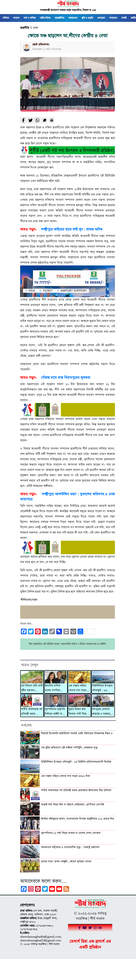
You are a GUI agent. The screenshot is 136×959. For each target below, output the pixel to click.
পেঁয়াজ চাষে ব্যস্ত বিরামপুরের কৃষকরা (65, 377)
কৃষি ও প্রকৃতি (87, 18)
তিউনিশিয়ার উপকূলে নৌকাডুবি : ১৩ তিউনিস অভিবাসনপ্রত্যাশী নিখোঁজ (102, 688)
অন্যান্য (16, 18)
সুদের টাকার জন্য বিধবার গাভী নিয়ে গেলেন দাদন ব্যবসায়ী (79, 711)
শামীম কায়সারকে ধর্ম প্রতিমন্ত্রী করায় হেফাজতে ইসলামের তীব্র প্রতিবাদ (31, 711)
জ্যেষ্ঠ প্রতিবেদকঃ (40, 44)
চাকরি (124, 18)
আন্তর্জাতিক (59, 18)
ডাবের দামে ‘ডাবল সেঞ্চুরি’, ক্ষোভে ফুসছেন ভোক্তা (66, 861)
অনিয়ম (6, 18)
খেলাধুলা (101, 18)
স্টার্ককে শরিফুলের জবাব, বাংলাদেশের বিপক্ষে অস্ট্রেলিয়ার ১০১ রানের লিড (77, 819)
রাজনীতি (24, 28)
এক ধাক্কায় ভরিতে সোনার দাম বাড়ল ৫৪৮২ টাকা (77, 688)
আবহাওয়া (73, 18)
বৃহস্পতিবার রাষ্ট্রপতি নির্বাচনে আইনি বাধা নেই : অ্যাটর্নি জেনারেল (55, 711)
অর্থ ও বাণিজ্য (30, 18)
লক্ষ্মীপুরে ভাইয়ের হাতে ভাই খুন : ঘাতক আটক (72, 229)
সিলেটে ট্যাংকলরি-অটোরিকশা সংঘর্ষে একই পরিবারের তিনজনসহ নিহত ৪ (77, 733)
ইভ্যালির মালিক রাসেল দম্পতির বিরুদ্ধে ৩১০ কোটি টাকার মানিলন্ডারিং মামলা (54, 688)
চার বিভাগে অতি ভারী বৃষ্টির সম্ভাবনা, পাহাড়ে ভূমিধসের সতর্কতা (32, 688)
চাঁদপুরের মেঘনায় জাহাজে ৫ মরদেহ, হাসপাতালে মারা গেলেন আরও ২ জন (102, 711)
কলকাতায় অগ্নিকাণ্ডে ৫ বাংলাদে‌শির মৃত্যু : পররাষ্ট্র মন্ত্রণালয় (70, 847)
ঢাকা (35, 28)
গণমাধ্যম (113, 18)
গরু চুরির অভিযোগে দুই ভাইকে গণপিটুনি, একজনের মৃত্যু (69, 747)
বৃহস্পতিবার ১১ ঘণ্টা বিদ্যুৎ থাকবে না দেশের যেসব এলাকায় (70, 833)
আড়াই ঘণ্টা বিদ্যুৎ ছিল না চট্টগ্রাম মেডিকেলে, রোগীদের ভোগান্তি (72, 804)
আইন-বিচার (45, 18)
